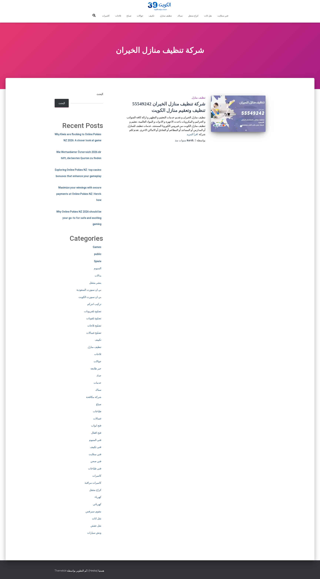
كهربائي (97, 504)
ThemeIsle (60, 570)
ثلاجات (118, 15)
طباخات (97, 411)
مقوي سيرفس (93, 511)
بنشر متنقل (95, 282)
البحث (100, 94)
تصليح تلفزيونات (92, 311)
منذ (185, 140)
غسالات (97, 418)
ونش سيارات (94, 532)
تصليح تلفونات (93, 318)
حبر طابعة (96, 368)
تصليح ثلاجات (94, 325)
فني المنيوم (95, 439)
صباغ (129, 15)
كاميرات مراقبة (93, 482)
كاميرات (106, 15)
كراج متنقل (193, 15)
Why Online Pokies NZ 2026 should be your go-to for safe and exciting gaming (78, 218)
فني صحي (95, 461)
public (97, 254)
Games (97, 247)
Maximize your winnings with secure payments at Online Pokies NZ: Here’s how (78, 193)
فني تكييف (95, 446)
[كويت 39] (160, 6)
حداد (98, 375)
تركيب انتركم (94, 304)
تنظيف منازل (166, 15)
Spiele (97, 261)
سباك (180, 15)
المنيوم (97, 268)
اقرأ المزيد (192, 134)
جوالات (140, 15)
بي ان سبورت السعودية (88, 289)
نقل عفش (96, 525)
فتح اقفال (96, 432)
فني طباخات (94, 468)
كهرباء (98, 496)
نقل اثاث (208, 15)
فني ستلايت (222, 15)
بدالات (98, 275)
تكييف (151, 15)
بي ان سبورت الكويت (90, 297)
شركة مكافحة (93, 397)
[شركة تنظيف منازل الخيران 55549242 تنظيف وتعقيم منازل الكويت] (238, 114)
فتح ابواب (96, 425)
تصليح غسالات (93, 332)
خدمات (97, 382)
